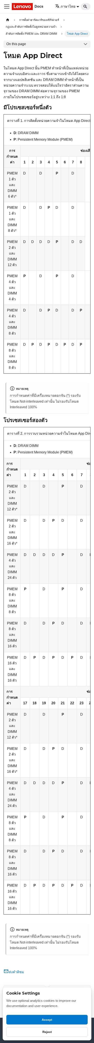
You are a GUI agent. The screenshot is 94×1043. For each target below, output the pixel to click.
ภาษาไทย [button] (68, 6)
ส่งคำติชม (16, 972)
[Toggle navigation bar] (6, 6)
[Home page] (7, 20)
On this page (16, 44)
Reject (47, 1032)
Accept (47, 1019)
